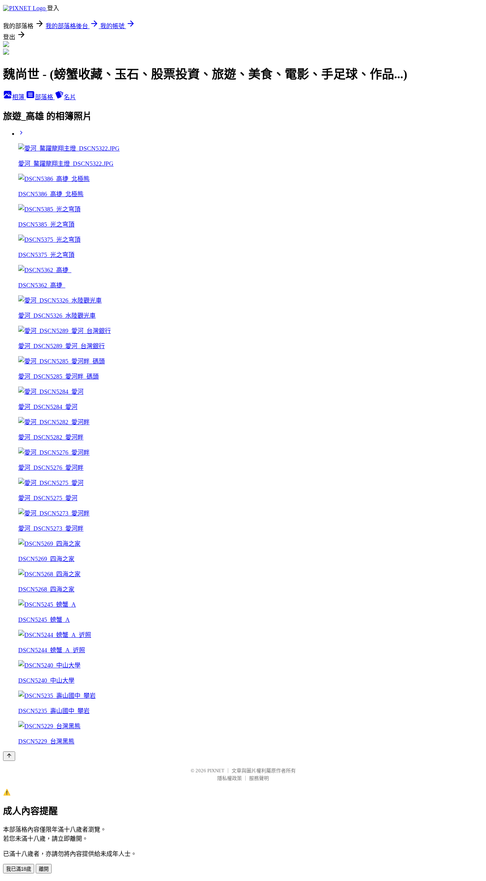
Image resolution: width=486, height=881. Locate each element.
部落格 (45, 97)
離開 (44, 869)
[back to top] (9, 756)
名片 (70, 97)
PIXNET (215, 770)
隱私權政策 (229, 778)
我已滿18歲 (18, 869)
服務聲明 (259, 778)
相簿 (19, 97)
